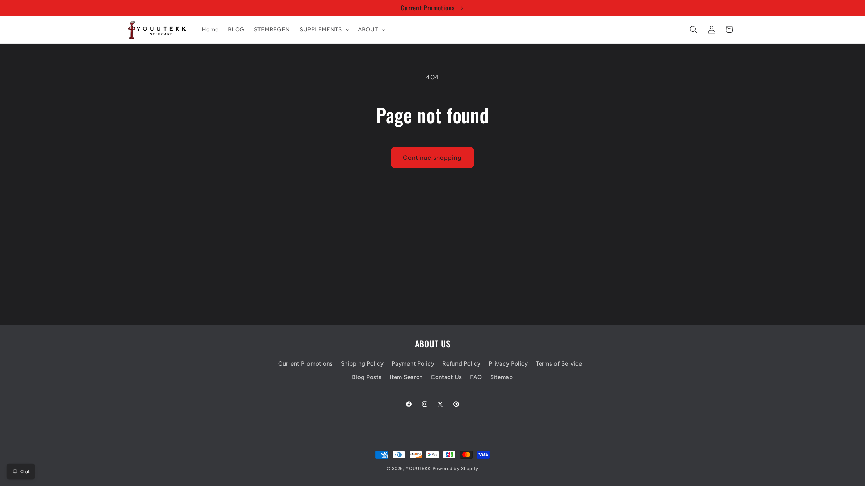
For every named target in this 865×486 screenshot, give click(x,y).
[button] (324, 29)
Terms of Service (559, 363)
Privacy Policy (508, 363)
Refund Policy (461, 363)
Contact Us (446, 377)
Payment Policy (413, 363)
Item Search (406, 377)
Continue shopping (432, 157)
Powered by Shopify (455, 468)
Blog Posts (366, 377)
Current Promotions (305, 363)
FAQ (476, 377)
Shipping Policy (362, 363)
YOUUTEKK (418, 468)
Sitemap (501, 377)
